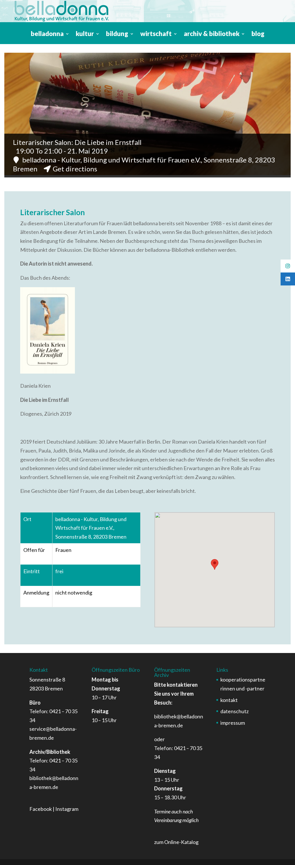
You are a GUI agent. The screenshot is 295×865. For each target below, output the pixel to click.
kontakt (229, 700)
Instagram (66, 809)
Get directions (75, 168)
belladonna (47, 34)
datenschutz (234, 711)
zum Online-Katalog (176, 842)
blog (257, 34)
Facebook (40, 809)
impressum (232, 723)
